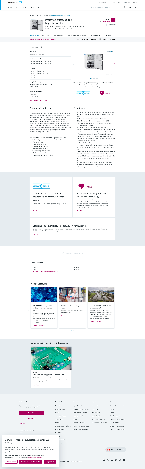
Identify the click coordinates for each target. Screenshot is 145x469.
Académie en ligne (97, 416)
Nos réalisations (114, 422)
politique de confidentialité (35, 457)
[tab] (35, 35)
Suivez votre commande (98, 419)
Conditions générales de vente (73, 461)
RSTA (77, 267)
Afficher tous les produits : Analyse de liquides (43, 39)
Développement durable (117, 426)
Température (59, 419)
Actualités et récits (115, 416)
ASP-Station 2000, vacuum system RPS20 (45, 272)
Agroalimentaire (78, 406)
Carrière (112, 412)
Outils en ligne (102, 2)
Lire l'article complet (39, 325)
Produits (32, 15)
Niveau (57, 412)
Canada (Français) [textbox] (130, 2)
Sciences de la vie (78, 416)
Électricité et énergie (79, 422)
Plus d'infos (36, 211)
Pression (57, 422)
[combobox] (132, 2)
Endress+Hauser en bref (117, 406)
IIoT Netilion (58, 433)
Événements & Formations (117, 419)
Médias (35, 372)
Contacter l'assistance (98, 406)
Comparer (112, 25)
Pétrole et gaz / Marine (80, 412)
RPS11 (34, 269)
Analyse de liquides (42, 15)
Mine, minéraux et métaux (81, 426)
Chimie (75, 419)
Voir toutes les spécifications (39, 100)
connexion (106, 21)
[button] (31, 413)
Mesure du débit (60, 409)
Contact (120, 2)
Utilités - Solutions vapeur (81, 429)
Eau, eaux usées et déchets (81, 409)
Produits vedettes (60, 439)
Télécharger (112, 2)
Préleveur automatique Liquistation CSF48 (62, 15)
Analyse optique (59, 429)
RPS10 (34, 267)
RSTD (77, 269)
